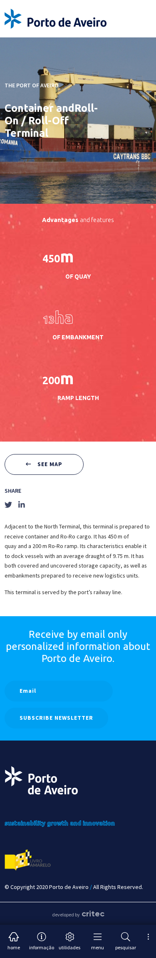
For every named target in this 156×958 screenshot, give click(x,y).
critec (93, 913)
